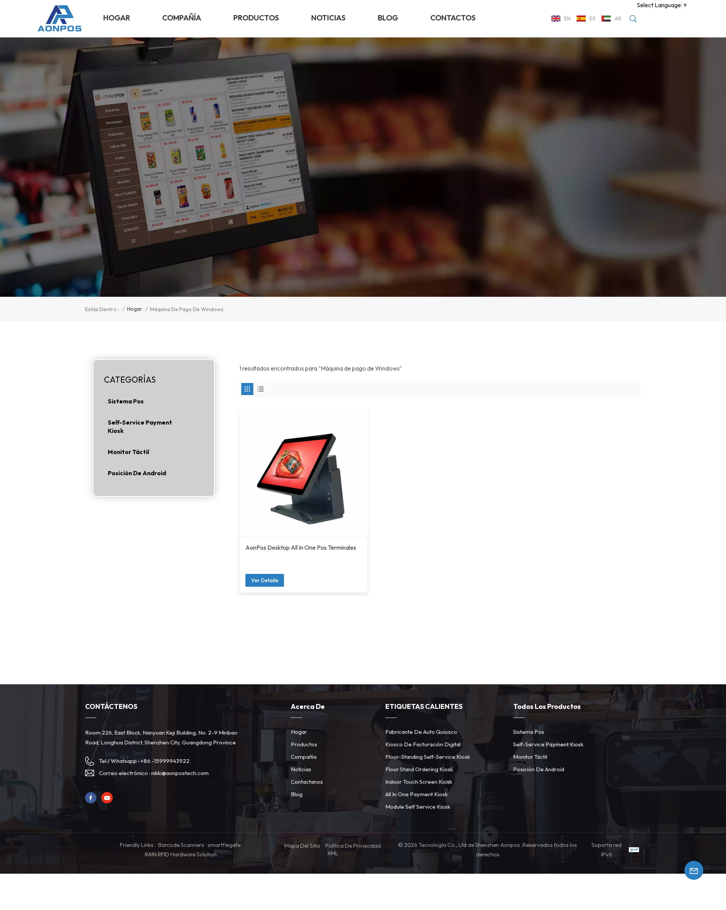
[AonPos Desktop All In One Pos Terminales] (303, 472)
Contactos (453, 17)
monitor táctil (128, 452)
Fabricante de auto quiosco (421, 731)
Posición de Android (137, 473)
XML (332, 853)
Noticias (301, 769)
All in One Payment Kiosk (416, 794)
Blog (388, 17)
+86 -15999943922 (164, 760)
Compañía (181, 17)
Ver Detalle (264, 580)
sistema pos (126, 401)
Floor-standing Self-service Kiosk (427, 756)
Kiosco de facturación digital (423, 744)
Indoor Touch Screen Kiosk (418, 781)
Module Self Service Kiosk (417, 806)
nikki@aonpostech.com (180, 773)
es (592, 18)
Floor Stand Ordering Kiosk (419, 769)
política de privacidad (353, 845)
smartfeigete (224, 844)
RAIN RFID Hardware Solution (181, 854)
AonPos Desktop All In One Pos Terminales (300, 547)
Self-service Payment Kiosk (140, 426)
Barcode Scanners (181, 844)
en (567, 18)
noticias (328, 17)
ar (617, 18)
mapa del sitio (302, 845)
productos (256, 17)
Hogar (116, 17)
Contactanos (307, 781)
